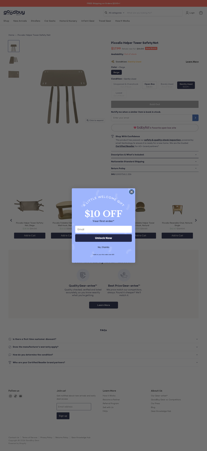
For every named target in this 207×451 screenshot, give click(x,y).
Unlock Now (103, 238)
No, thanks (103, 247)
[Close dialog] (131, 191)
